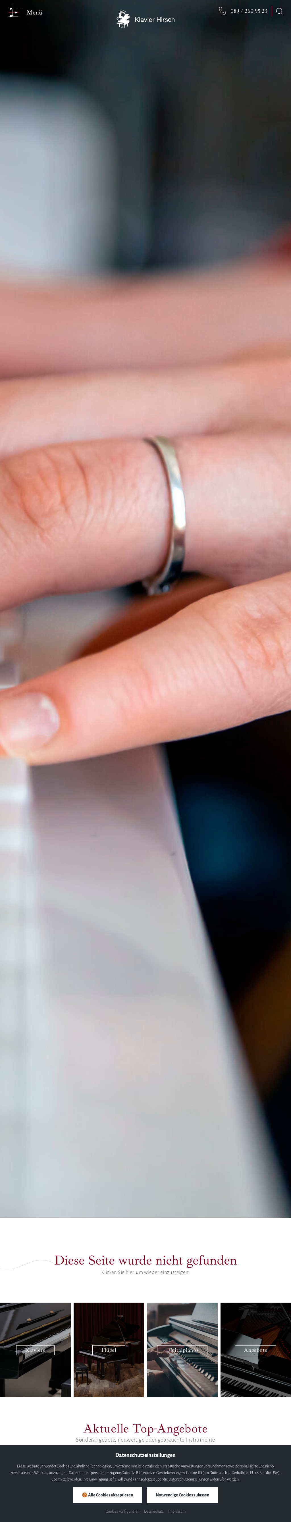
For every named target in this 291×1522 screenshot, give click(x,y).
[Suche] (279, 11)
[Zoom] (145, 609)
